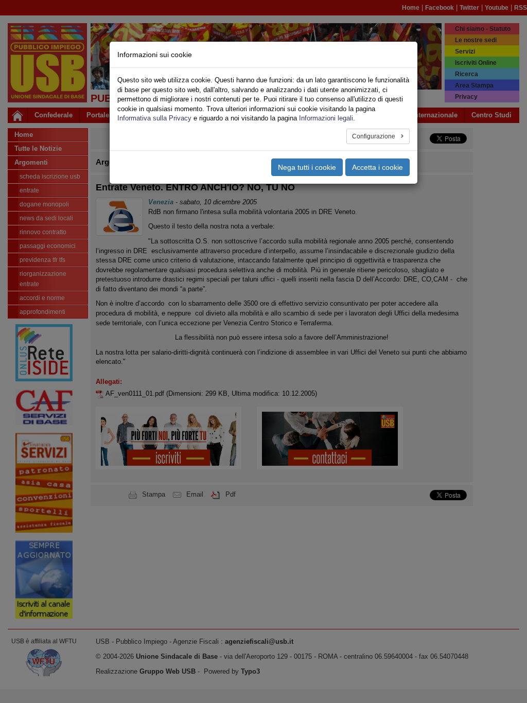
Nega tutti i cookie (307, 167)
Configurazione (374, 136)
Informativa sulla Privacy (154, 118)
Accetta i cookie (377, 167)
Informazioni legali (326, 118)
